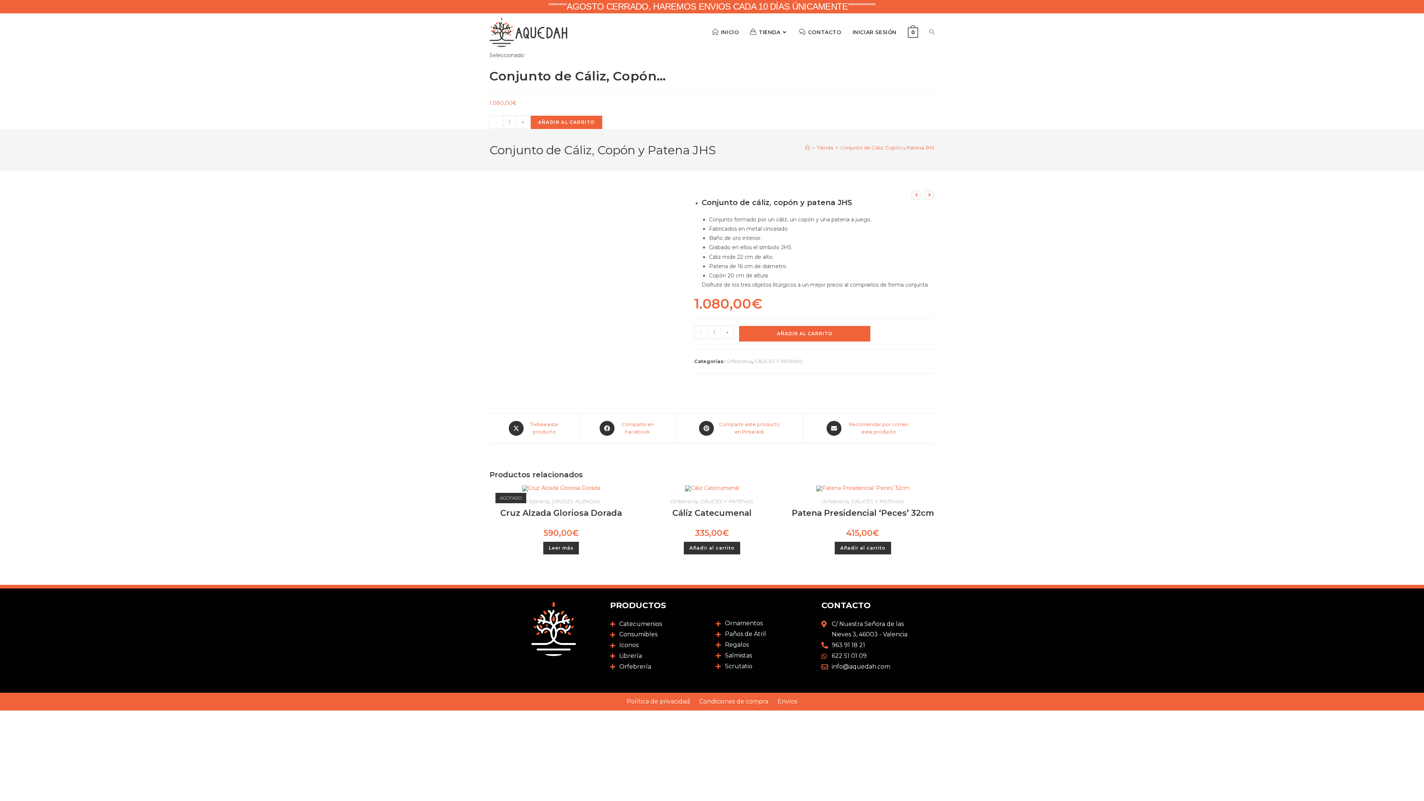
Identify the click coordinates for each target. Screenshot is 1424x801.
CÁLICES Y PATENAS (778, 361)
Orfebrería (739, 361)
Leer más (561, 548)
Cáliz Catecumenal (712, 513)
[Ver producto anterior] (916, 195)
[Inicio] (807, 148)
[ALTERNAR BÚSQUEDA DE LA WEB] (932, 32)
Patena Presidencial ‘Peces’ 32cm (863, 513)
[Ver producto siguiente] (929, 195)
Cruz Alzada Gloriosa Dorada (561, 513)
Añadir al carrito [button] (712, 548)
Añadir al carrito (566, 122)
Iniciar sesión (875, 32)
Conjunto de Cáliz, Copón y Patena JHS (887, 148)
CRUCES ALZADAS (576, 501)
